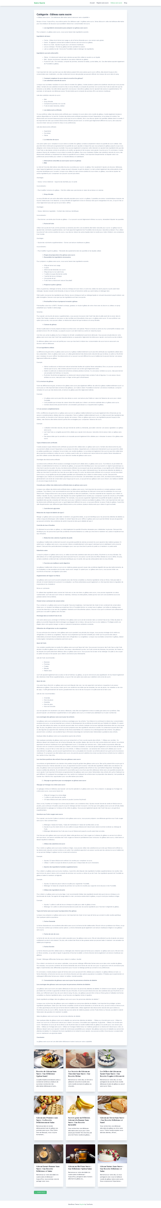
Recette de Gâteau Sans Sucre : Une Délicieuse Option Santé (46, 1073)
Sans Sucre (39, 3)
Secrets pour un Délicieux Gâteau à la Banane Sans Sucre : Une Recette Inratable (79, 1121)
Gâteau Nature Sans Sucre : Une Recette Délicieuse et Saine (111, 1168)
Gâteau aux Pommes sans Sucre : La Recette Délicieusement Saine (47, 1120)
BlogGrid (82, 1204)
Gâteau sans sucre (116, 3)
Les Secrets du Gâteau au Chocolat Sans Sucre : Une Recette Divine (79, 1073)
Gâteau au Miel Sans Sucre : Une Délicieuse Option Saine (80, 1167)
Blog (125, 3)
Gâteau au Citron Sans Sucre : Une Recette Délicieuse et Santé (112, 1120)
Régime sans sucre (103, 3)
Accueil (92, 3)
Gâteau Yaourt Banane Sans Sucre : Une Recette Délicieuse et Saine (48, 1168)
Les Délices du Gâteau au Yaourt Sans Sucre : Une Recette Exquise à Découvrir (112, 1073)
